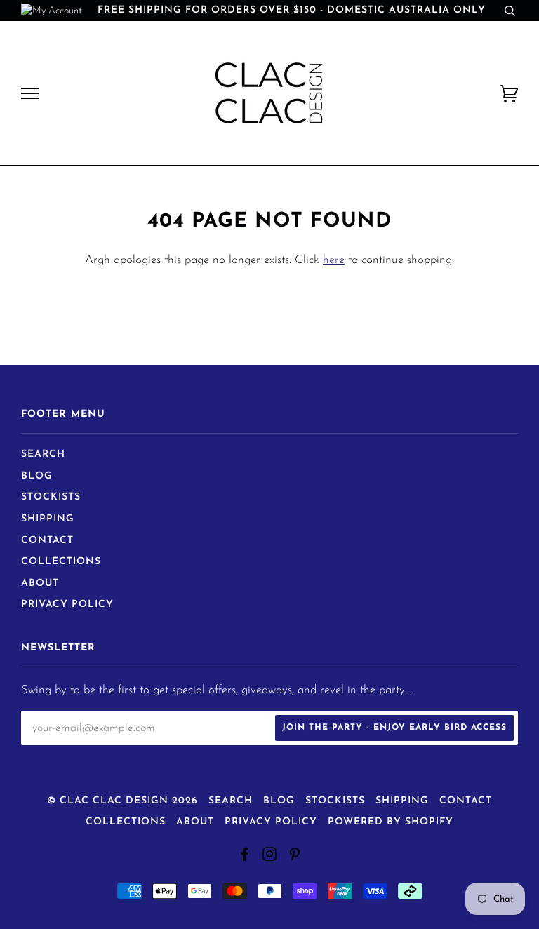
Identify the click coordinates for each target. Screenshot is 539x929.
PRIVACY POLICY (67, 604)
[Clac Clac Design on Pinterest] (295, 857)
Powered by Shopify (390, 822)
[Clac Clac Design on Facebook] (244, 857)
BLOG (37, 476)
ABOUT (40, 583)
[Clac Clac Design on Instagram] (269, 857)
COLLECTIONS (61, 561)
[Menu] (30, 93)
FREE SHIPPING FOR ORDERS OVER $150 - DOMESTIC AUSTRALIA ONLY (292, 10)
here (334, 260)
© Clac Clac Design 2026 (122, 801)
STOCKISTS (51, 497)
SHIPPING (47, 519)
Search (43, 454)
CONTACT (47, 540)
